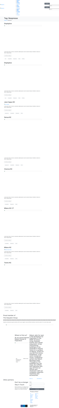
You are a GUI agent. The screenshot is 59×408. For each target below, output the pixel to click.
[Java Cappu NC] (6, 104)
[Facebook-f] (22, 406)
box (5, 58)
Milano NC (7, 247)
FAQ (17, 13)
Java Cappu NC (9, 102)
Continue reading (8, 55)
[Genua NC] (23, 137)
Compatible (9, 58)
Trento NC (7, 263)
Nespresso (15, 58)
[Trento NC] (23, 283)
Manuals (18, 0)
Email (30, 385)
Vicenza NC (8, 169)
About (18, 6)
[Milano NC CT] (23, 222)
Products (18, 7)
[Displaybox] (23, 37)
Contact (18, 14)
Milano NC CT (9, 208)
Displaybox (8, 23)
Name (31, 382)
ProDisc (23, 58)
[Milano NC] (7, 249)
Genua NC (7, 117)
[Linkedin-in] (24, 406)
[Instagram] (26, 406)
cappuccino (7, 113)
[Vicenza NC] (23, 183)
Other (19, 58)
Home (18, 5)
